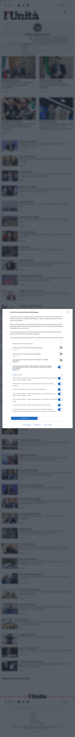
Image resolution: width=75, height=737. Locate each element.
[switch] (60, 347)
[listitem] (37, 344)
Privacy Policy (48, 425)
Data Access (37, 425)
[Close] (69, 312)
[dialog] (37, 368)
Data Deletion (27, 425)
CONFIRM (24, 418)
